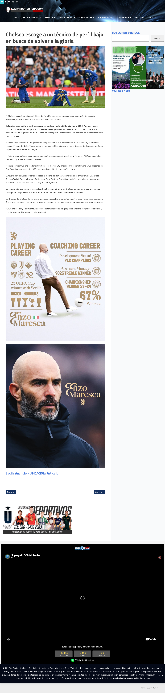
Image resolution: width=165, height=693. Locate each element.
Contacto (152, 17)
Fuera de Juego (86, 17)
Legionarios (125, 17)
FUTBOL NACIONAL (31, 17)
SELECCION (50, 17)
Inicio (16, 17)
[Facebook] (5, 2)
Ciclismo (139, 17)
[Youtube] (9, 2)
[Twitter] (2, 2)
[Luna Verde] (138, 67)
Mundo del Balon (67, 17)
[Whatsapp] (17, 2)
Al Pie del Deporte (107, 17)
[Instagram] (13, 2)
